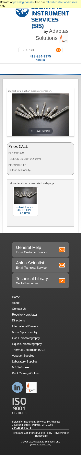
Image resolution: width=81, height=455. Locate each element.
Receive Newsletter (24, 314)
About (15, 302)
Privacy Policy (61, 433)
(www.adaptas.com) (40, 444)
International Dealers (25, 326)
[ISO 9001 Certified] (40, 406)
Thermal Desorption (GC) (28, 349)
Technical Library (32, 280)
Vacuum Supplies (23, 355)
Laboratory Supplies (25, 361)
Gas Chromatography (26, 338)
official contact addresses (61, 2)
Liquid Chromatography (27, 344)
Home (16, 297)
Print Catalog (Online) (26, 373)
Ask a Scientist (31, 264)
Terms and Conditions (24, 433)
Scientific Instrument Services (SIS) (50, 16)
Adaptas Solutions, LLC (47, 441)
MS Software (20, 367)
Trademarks (41, 435)
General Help (31, 249)
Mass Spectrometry (25, 332)
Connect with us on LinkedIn (17, 387)
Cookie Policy (44, 433)
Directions (18, 320)
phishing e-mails (23, 2)
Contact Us (19, 308)
